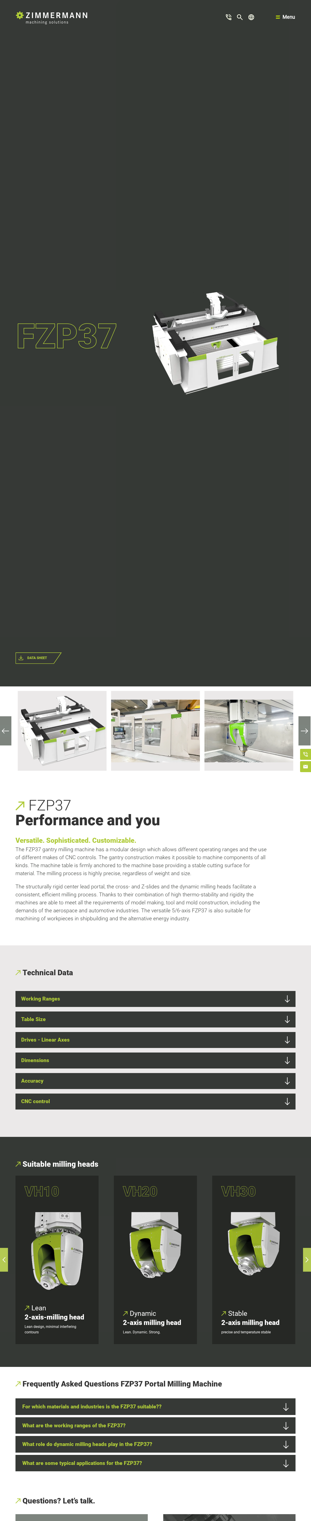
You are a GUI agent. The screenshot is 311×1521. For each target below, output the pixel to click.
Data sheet (37, 658)
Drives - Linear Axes (45, 1040)
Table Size (33, 1019)
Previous (9, 731)
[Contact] (229, 17)
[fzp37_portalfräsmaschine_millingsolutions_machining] (62, 731)
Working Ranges (40, 999)
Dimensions (35, 1060)
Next (300, 731)
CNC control (35, 1101)
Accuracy (32, 1081)
